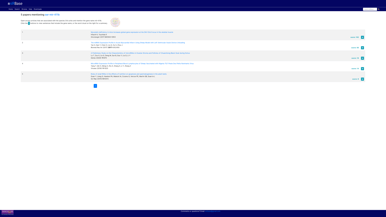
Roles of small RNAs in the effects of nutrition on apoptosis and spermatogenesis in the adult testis (129, 74)
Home (11, 9)
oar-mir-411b (52, 14)
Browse (24, 9)
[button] (115, 23)
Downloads (38, 9)
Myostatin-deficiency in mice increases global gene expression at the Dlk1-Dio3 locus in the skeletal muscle (132, 32)
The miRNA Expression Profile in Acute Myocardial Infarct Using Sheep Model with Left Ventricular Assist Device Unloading (138, 43)
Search (17, 9)
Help (30, 9)
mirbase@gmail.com (212, 211)
